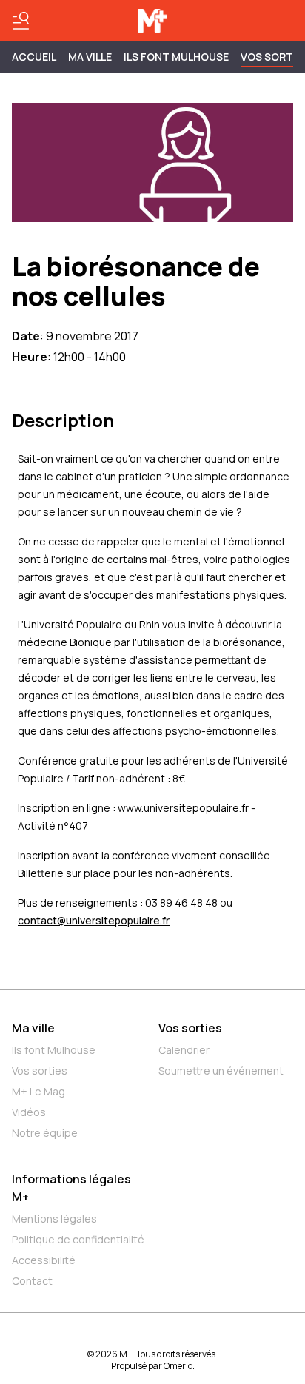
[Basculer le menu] (21, 21)
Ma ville (33, 1028)
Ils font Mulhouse (53, 1050)
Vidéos (29, 1112)
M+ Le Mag (38, 1091)
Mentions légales (54, 1219)
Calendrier (184, 1050)
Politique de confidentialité (78, 1239)
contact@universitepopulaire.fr (94, 920)
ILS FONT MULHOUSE (176, 57)
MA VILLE (90, 57)
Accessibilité (44, 1260)
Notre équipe (45, 1133)
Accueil (34, 57)
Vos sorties (39, 1071)
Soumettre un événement (221, 1071)
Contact (32, 1281)
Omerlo (178, 1366)
